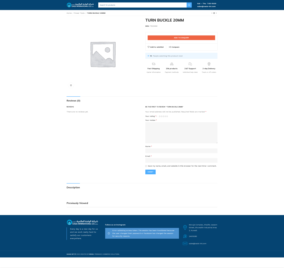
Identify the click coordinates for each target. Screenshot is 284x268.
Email (148, 156)
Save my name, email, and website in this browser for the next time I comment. (182, 166)
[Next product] (216, 13)
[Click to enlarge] (71, 85)
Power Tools (79, 13)
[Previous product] (212, 13)
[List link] (200, 236)
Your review (151, 120)
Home (69, 13)
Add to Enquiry (181, 38)
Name (148, 146)
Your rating (150, 116)
